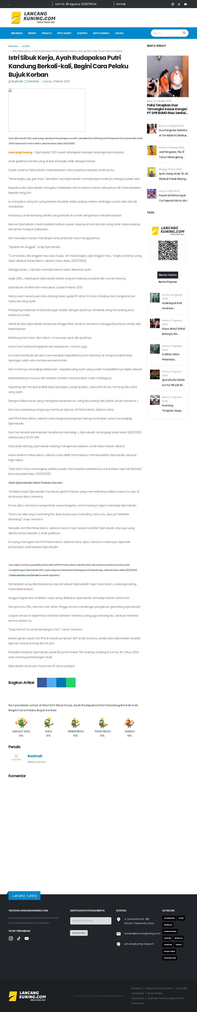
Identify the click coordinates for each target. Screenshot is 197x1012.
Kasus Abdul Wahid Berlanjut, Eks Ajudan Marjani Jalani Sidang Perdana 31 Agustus (173, 332)
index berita (19, 45)
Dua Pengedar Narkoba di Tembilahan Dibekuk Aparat (173, 133)
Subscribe (78, 932)
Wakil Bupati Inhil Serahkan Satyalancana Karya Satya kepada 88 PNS (172, 306)
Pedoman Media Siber (159, 988)
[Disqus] (75, 830)
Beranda (17, 33)
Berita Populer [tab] (168, 281)
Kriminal (33, 81)
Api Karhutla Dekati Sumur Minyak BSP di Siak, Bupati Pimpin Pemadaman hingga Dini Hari (173, 383)
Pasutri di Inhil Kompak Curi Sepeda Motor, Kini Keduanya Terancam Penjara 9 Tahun (173, 198)
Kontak (121, 4)
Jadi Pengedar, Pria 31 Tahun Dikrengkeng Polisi (171, 155)
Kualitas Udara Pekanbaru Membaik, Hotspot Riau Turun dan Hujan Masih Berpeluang (173, 357)
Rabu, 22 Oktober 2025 (159, 101)
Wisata (46, 33)
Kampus (82, 33)
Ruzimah (17, 81)
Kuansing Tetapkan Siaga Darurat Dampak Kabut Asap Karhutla (172, 408)
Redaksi (136, 988)
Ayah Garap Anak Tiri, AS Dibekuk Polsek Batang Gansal (173, 177)
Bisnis (32, 33)
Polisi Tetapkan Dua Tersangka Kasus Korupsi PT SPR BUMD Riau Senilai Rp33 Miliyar (167, 109)
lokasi (119, 33)
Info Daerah (101, 33)
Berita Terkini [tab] (168, 275)
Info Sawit (64, 33)
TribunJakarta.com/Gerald (23, 575)
